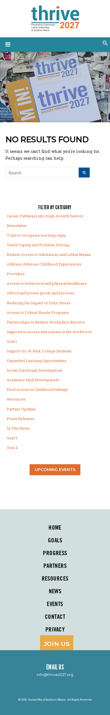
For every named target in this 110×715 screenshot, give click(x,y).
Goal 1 (12, 341)
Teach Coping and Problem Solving (38, 244)
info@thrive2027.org (55, 674)
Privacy (55, 630)
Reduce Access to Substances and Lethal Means (49, 254)
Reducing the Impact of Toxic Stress (39, 302)
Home (55, 528)
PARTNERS (55, 566)
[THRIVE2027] (55, 17)
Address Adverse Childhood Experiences (44, 264)
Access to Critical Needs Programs (38, 312)
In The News (18, 428)
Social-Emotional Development (34, 370)
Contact (55, 617)
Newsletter (17, 225)
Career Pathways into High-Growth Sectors (45, 216)
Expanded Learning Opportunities (37, 360)
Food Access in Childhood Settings (37, 389)
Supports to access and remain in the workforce (49, 331)
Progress (55, 553)
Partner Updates (21, 409)
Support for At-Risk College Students (39, 351)
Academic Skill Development (33, 379)
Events (55, 604)
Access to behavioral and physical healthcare (47, 283)
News (55, 591)
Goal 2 (12, 447)
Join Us (57, 643)
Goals (55, 541)
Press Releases (20, 418)
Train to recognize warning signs (36, 235)
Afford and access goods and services (40, 293)
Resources (16, 399)
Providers (16, 273)
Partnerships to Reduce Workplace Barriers (46, 322)
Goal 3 (12, 437)
